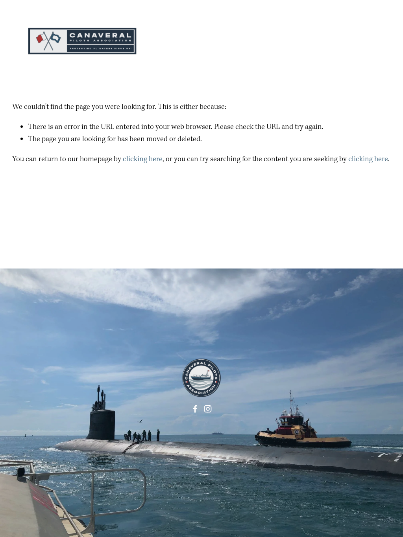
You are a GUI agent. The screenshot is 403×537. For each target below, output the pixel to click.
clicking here (143, 159)
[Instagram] (208, 409)
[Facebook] (195, 409)
